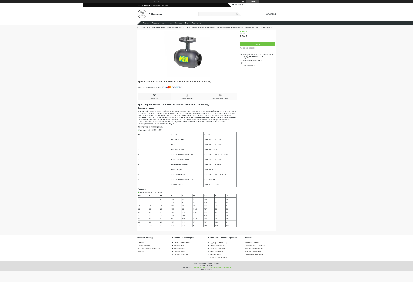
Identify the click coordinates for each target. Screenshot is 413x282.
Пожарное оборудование (218, 257)
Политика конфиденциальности (220, 267)
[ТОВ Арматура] (142, 13)
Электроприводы (180, 248)
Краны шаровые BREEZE (175, 27)
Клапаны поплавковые (253, 251)
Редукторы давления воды (219, 243)
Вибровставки (179, 246)
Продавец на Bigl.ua (206, 265)
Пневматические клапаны (254, 254)
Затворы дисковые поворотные (149, 248)
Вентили (141, 251)
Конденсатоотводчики (217, 246)
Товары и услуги (158, 23)
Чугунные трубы (215, 254)
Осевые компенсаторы (182, 243)
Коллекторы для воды (217, 248)
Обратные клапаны (252, 243)
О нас (169, 23)
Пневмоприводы (180, 251)
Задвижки (141, 243)
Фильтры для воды (216, 251)
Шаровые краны (159, 27)
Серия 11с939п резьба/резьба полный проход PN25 (205, 27)
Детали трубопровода (181, 254)
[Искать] (236, 14)
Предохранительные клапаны (255, 246)
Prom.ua (216, 263)
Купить (257, 44)
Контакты (178, 23)
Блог (187, 23)
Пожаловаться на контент (201, 267)
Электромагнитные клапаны (255, 248)
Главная (146, 23)
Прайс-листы (196, 23)
